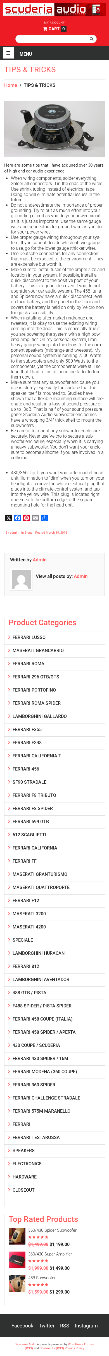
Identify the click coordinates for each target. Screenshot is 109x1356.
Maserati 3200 (29, 913)
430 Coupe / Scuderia (36, 1045)
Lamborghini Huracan (39, 953)
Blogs (28, 533)
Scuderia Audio (25, 1344)
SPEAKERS (24, 1150)
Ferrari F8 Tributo (34, 795)
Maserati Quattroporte (41, 887)
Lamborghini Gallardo (40, 716)
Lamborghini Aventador (41, 979)
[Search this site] (56, 39)
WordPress (75, 1344)
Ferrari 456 (26, 769)
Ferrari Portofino (34, 690)
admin (14, 533)
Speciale (23, 940)
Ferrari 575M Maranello (41, 1111)
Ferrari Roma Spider (37, 703)
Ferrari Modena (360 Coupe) (45, 1071)
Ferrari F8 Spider (33, 808)
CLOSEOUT (24, 1190)
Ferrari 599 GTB (31, 821)
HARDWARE (25, 1177)
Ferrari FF (25, 861)
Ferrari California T (37, 755)
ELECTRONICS (27, 1163)
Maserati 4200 (29, 927)
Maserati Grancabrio (38, 650)
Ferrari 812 (26, 966)
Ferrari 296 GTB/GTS (36, 677)
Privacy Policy (74, 1348)
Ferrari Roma (28, 663)
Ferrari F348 (27, 742)
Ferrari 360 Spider (34, 1084)
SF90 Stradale (29, 782)
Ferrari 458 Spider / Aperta (44, 1032)
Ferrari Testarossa (36, 1137)
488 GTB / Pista (29, 992)
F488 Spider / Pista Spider (42, 1006)
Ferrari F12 (26, 900)
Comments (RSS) (52, 1348)
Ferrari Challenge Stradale (46, 1098)
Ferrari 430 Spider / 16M (40, 1058)
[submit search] (92, 39)
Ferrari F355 (27, 729)
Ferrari (21, 1124)
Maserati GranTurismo (40, 874)
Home (10, 85)
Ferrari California (35, 848)
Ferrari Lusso (29, 637)
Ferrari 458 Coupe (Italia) (43, 1019)
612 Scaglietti (29, 834)
